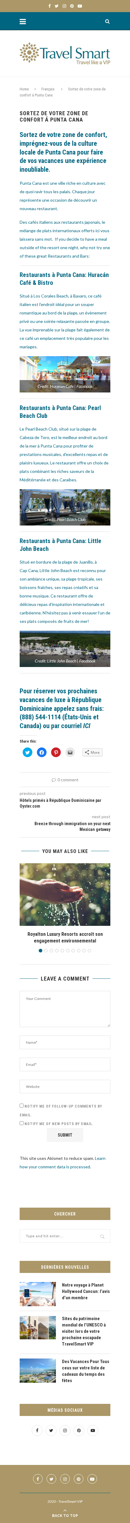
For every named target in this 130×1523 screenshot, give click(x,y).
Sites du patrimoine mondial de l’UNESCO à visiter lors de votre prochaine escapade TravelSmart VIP (84, 1331)
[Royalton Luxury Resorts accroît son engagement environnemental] (65, 894)
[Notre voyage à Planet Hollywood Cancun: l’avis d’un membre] (38, 1294)
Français (47, 89)
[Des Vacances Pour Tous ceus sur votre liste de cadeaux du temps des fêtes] (38, 1371)
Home (24, 89)
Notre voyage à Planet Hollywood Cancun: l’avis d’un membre (86, 1291)
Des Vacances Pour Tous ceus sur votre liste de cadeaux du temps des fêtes (85, 1371)
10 (89, 950)
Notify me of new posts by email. (58, 1124)
